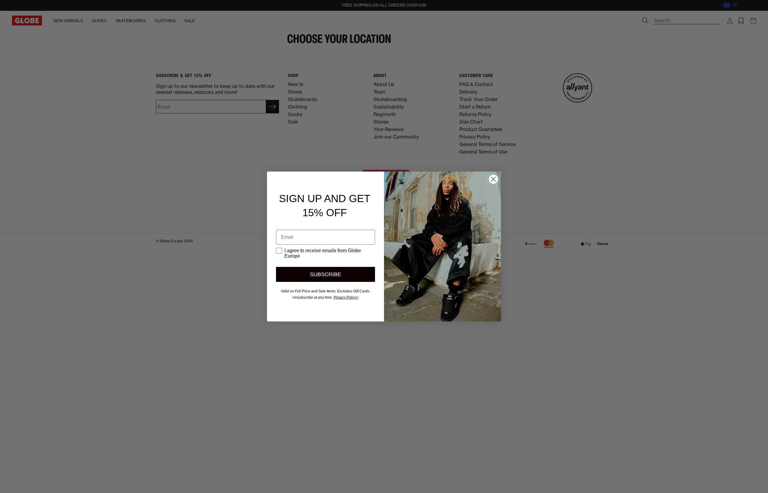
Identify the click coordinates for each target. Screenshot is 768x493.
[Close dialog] (493, 179)
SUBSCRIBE (325, 274)
